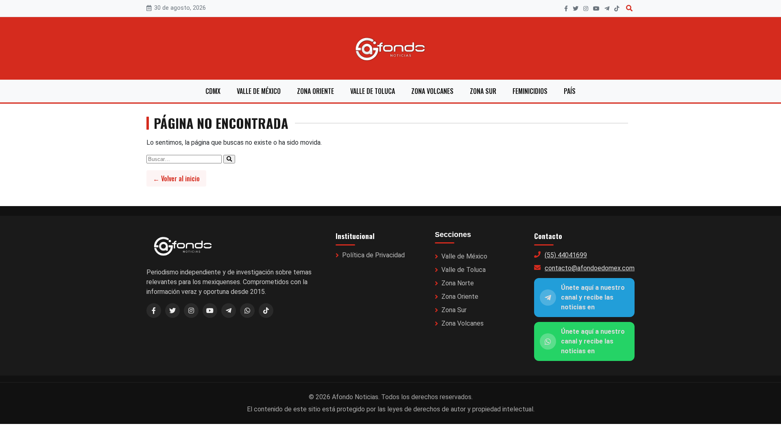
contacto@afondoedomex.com (590, 268)
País (570, 91)
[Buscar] (629, 8)
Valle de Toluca (372, 91)
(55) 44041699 (566, 255)
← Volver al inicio (176, 178)
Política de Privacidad (373, 255)
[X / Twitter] (172, 310)
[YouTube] (596, 8)
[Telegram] (606, 8)
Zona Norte (457, 283)
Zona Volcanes (432, 91)
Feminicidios (530, 91)
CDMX (212, 91)
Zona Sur (483, 91)
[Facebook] (566, 8)
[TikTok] (616, 8)
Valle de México (259, 91)
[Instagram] (585, 8)
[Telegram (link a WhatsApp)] (228, 310)
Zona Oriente (315, 91)
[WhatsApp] (247, 310)
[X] (575, 8)
